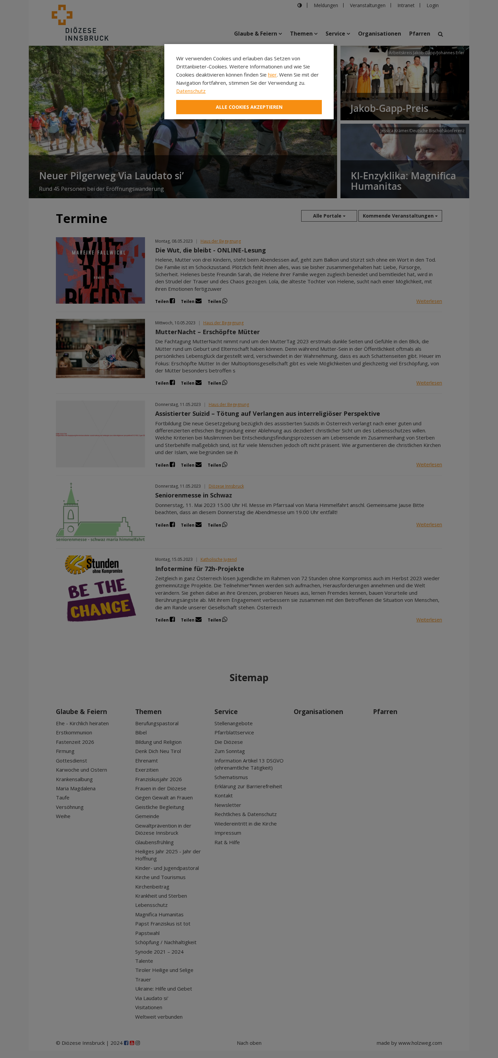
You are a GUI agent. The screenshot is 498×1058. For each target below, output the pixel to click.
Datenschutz (191, 90)
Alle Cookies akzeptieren (249, 107)
